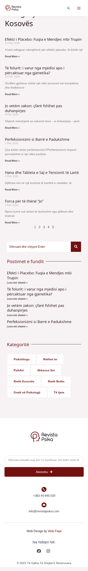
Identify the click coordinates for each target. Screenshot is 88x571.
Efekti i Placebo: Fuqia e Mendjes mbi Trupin (43, 39)
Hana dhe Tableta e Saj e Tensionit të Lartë (42, 172)
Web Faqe (55, 531)
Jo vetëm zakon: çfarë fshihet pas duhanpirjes (33, 108)
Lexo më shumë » (17, 282)
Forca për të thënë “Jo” (24, 201)
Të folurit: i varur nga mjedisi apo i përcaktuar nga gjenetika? (34, 70)
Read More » (12, 56)
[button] (68, 8)
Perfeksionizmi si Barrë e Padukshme (37, 139)
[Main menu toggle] (78, 8)
